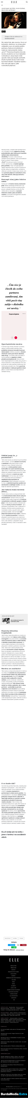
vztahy (21, 938)
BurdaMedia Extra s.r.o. (17, 1086)
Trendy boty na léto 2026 (15, 1015)
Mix (14, 999)
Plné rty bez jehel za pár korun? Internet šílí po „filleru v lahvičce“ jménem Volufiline (14, 1049)
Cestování (3, 1009)
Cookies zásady (13, 993)
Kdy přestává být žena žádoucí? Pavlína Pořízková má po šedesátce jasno (12, 1065)
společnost (8, 938)
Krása (13, 983)
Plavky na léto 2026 (5, 1015)
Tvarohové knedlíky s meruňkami (16, 1018)
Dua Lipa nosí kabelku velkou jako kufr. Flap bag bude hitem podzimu (13, 1030)
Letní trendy (22, 1009)
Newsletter (13, 965)
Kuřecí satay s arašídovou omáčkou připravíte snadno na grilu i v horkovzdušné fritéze (14, 1079)
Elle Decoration (14, 995)
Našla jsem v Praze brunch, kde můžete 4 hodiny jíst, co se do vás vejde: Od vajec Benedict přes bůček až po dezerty (13, 1075)
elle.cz (4, 622)
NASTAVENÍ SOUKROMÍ (13, 991)
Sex (13, 5)
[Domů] (14, 960)
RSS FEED (14, 979)
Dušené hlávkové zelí (14, 1022)
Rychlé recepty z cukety (10, 1020)
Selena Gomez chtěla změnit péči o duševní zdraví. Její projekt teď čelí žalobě (13, 1042)
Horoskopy (13, 997)
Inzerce (13, 975)
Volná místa (13, 973)
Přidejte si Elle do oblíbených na (13, 37)
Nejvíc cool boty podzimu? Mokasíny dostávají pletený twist (13, 1045)
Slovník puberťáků (20, 1007)
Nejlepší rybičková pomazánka (15, 1019)
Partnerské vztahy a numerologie (13, 1014)
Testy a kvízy (12, 1008)
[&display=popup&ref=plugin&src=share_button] (3, 31)
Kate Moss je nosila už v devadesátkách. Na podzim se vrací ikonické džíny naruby (13, 1038)
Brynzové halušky (19, 1020)
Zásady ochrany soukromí (13, 989)
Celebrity (13, 985)
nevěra (15, 938)
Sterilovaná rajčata (4, 1019)
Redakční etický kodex (13, 971)
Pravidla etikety (12, 1007)
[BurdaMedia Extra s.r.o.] (14, 1094)
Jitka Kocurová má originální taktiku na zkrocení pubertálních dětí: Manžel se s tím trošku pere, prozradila (13, 1061)
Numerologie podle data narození (12, 1009)
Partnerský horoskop (5, 1008)
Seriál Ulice (23, 1014)
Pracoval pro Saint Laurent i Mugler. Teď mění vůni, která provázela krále (12, 1034)
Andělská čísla (19, 1008)
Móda (13, 981)
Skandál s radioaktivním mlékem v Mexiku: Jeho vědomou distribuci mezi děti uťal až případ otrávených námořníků (12, 1057)
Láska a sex (7, 5)
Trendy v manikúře (13, 1012)
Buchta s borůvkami (5, 1022)
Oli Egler (3, 29)
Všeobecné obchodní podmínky (13, 977)
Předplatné (13, 967)
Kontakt (13, 969)
